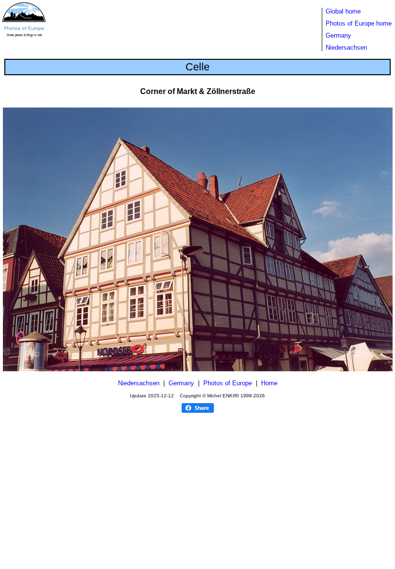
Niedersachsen (346, 47)
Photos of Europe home (359, 23)
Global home (343, 11)
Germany (338, 35)
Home (269, 383)
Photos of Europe (227, 383)
